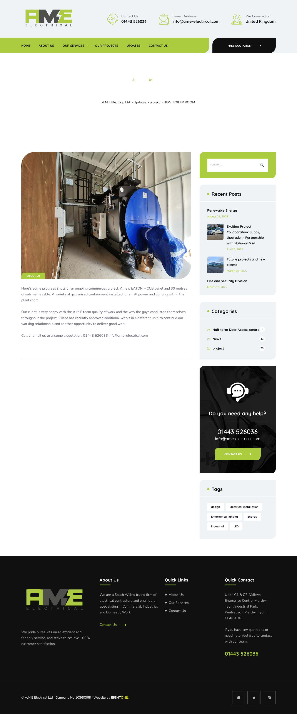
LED (236, 526)
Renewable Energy (222, 210)
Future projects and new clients (246, 262)
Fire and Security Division (227, 281)
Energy (252, 516)
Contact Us (158, 46)
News (217, 339)
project (158, 80)
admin (140, 80)
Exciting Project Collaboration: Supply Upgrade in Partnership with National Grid (245, 234)
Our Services (73, 46)
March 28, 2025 (237, 271)
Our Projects (106, 46)
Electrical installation (244, 507)
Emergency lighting (224, 516)
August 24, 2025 (217, 216)
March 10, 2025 (217, 287)
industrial (217, 526)
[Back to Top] (288, 707)
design (215, 507)
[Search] (261, 165)
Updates (133, 46)
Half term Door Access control (236, 330)
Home (25, 46)
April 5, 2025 (235, 249)
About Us (46, 46)
